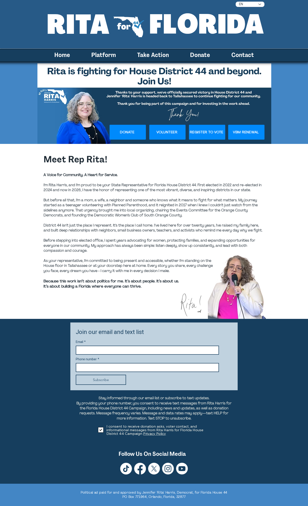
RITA (78, 24)
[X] (154, 468)
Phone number (87, 359)
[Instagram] (168, 468)
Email (81, 342)
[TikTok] (126, 468)
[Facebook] (140, 468)
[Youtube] (182, 468)
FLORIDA (206, 24)
